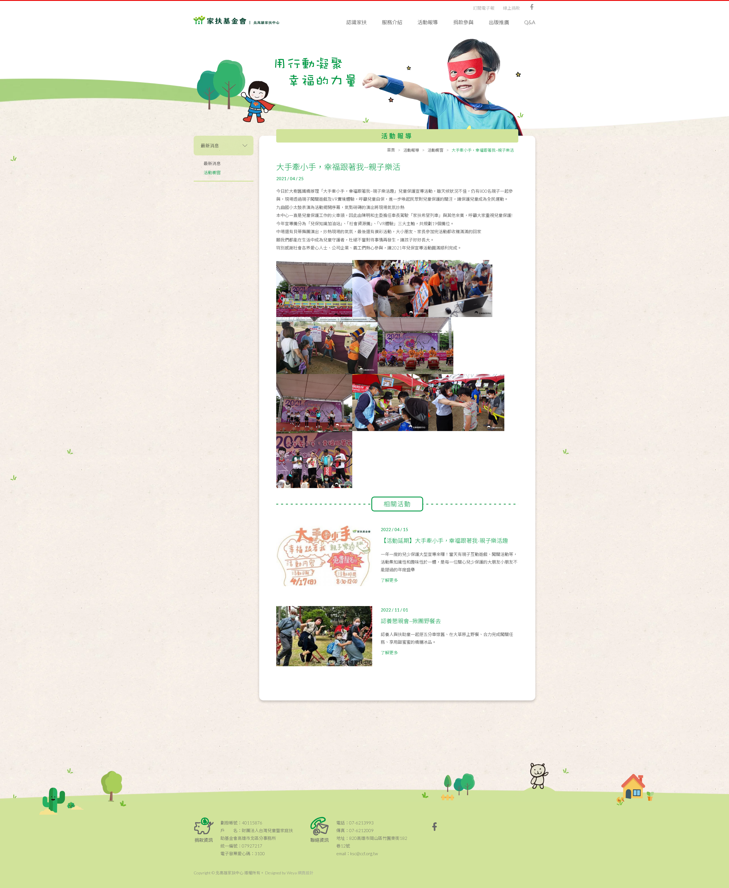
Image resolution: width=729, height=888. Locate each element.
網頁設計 (306, 872)
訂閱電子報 (483, 8)
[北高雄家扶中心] (236, 20)
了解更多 (389, 580)
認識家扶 (356, 22)
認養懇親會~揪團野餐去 (411, 620)
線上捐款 (511, 8)
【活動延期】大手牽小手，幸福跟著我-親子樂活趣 (444, 540)
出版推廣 (499, 22)
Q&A (529, 22)
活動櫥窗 (212, 172)
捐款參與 (463, 22)
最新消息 (212, 163)
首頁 (391, 149)
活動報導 (427, 22)
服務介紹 (392, 22)
